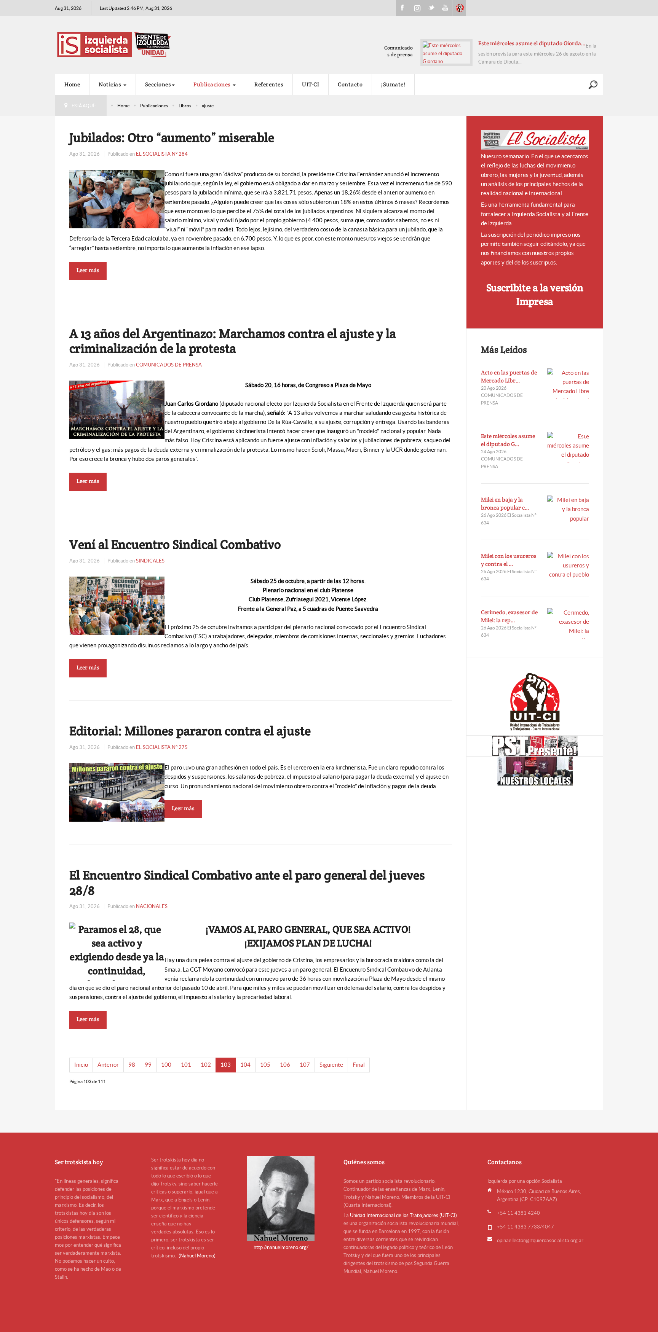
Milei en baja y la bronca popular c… (505, 503)
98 (131, 1064)
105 (265, 1064)
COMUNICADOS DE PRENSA (169, 365)
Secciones (158, 84)
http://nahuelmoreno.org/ (281, 1247)
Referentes (268, 84)
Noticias (111, 84)
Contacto (350, 84)
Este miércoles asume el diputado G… (508, 440)
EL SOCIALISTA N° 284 (162, 154)
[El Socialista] (535, 140)
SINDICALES (150, 561)
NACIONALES (152, 906)
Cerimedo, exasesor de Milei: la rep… (509, 616)
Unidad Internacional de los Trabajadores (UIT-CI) (403, 1215)
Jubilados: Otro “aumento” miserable (171, 137)
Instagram (417, 8)
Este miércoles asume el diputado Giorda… (532, 43)
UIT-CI (459, 8)
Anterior (108, 1064)
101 (186, 1064)
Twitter (431, 8)
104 (245, 1064)
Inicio (81, 1064)
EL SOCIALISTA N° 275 (162, 747)
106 (285, 1064)
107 (305, 1064)
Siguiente (331, 1064)
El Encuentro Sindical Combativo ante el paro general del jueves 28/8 (247, 882)
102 (206, 1064)
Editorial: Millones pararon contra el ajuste (190, 731)
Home (72, 84)
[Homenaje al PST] (534, 746)
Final (359, 1064)
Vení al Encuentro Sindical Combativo (175, 544)
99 (148, 1064)
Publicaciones (212, 84)
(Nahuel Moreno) (197, 1256)
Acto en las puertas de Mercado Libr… (509, 376)
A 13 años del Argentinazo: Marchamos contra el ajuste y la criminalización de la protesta (232, 341)
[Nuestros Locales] (534, 771)
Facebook (403, 8)
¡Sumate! (393, 84)
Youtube (445, 8)
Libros (185, 105)
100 (166, 1064)
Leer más (88, 270)
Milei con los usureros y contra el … (509, 559)
